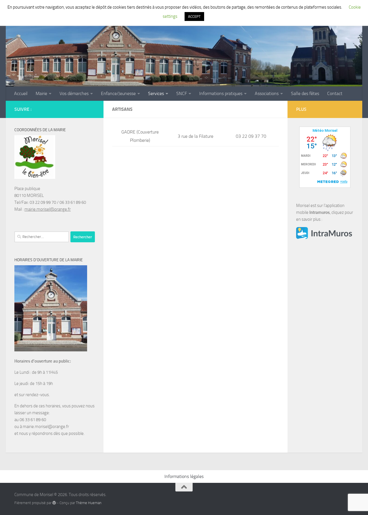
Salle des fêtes (305, 93)
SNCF (181, 93)
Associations (267, 93)
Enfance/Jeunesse (118, 93)
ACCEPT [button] (194, 16)
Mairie (41, 93)
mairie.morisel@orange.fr (47, 209)
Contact (334, 93)
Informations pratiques (220, 93)
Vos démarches (74, 93)
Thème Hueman (88, 503)
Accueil (21, 93)
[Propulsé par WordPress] (54, 503)
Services (156, 93)
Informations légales (184, 476)
